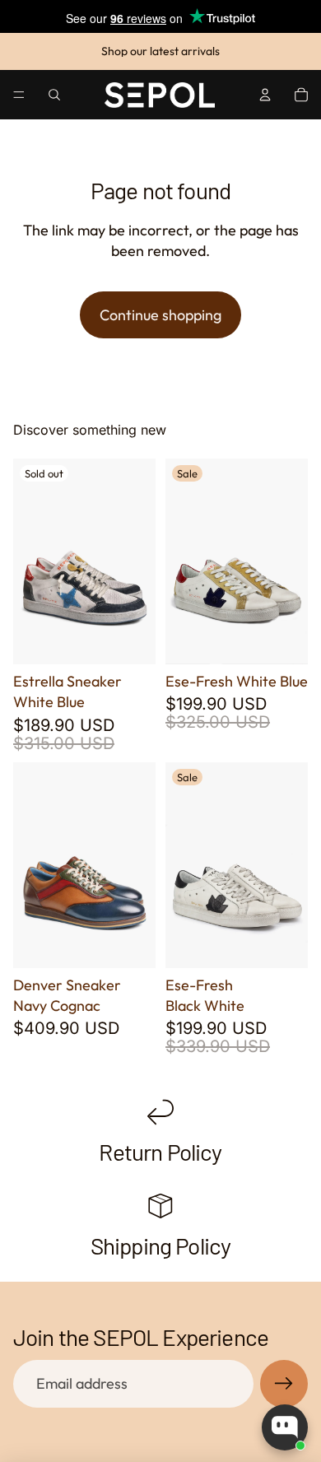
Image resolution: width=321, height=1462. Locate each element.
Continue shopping (160, 314)
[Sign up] (284, 1384)
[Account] (265, 95)
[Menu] (19, 95)
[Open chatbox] (285, 1427)
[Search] (54, 95)
